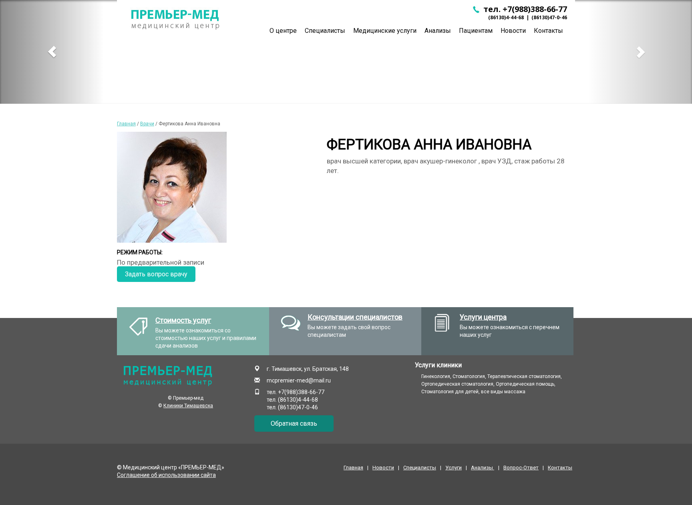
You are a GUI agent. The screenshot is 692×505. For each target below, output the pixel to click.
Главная (126, 124)
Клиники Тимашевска (188, 405)
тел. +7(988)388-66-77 (524, 9)
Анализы (437, 30)
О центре (283, 30)
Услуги (453, 468)
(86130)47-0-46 (549, 17)
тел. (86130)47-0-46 (292, 407)
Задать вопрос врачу (156, 274)
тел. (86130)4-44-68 (292, 399)
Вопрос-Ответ (521, 468)
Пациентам (476, 30)
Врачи (147, 124)
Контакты (548, 30)
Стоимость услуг (183, 320)
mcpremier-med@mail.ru (299, 380)
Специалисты (325, 30)
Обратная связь (294, 423)
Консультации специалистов (355, 317)
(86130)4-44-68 (506, 17)
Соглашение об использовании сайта (166, 475)
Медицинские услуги (384, 30)
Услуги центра (483, 317)
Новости (513, 30)
